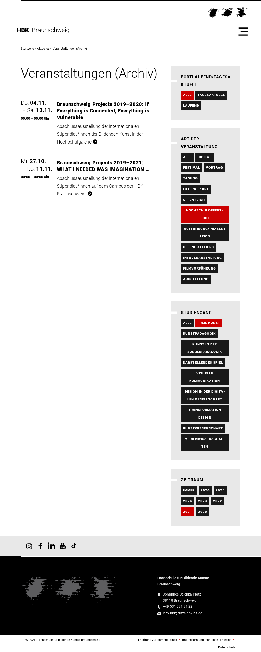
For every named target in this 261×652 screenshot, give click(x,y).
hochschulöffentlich (204, 214)
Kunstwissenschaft (203, 428)
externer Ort (196, 189)
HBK (24, 30)
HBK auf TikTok (73, 545)
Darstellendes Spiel (203, 362)
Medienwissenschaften (205, 442)
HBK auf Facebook (40, 545)
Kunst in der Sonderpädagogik (204, 348)
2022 (217, 501)
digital (205, 157)
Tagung (190, 178)
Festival (191, 167)
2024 (187, 501)
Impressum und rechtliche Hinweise (206, 640)
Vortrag (214, 167)
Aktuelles (43, 48)
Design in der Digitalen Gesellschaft (205, 395)
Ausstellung (196, 279)
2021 (187, 512)
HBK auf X (51, 545)
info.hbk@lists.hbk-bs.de (182, 613)
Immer (189, 490)
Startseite (27, 48)
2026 (205, 490)
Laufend (191, 105)
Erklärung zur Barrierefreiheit (157, 640)
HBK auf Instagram (29, 545)
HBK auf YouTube (62, 545)
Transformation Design (204, 413)
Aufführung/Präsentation (205, 232)
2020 (202, 512)
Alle (187, 95)
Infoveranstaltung (202, 258)
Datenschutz (227, 647)
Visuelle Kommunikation (204, 377)
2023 (202, 501)
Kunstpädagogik (199, 333)
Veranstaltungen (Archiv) (70, 48)
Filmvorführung (199, 268)
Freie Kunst (209, 323)
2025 (220, 490)
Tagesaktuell (211, 95)
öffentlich (194, 200)
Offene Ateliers (198, 247)
